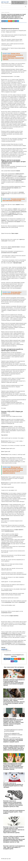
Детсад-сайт (5, 2)
